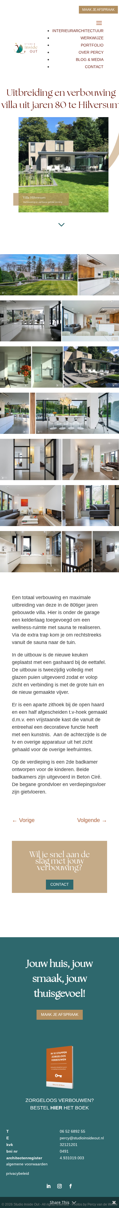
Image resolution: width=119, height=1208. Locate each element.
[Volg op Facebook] (70, 1186)
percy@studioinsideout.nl (82, 1138)
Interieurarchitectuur (78, 31)
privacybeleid (17, 1173)
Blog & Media (90, 59)
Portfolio (92, 45)
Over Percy (91, 52)
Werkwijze (92, 38)
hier (56, 1108)
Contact (94, 67)
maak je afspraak (98, 10)
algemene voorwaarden (27, 1164)
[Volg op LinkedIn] (48, 1186)
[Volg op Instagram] (59, 1186)
